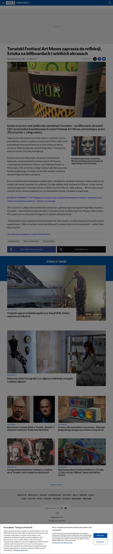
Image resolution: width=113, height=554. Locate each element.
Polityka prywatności (20, 550)
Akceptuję (100, 535)
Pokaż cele (100, 542)
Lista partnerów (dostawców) (62, 543)
